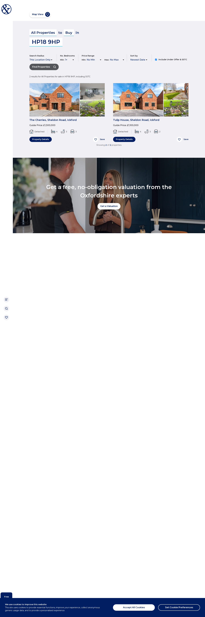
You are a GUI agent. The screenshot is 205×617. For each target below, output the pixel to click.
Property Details (40, 139)
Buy (68, 33)
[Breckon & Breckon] (6, 9)
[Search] (6, 308)
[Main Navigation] (6, 299)
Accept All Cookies (134, 607)
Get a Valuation (109, 206)
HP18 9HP (46, 41)
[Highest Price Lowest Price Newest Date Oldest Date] (139, 59)
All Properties (43, 33)
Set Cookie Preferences (179, 607)
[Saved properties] (6, 317)
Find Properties (41, 67)
